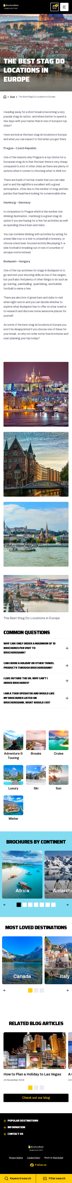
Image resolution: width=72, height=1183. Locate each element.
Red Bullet (58, 1158)
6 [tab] (47, 905)
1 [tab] (19, 905)
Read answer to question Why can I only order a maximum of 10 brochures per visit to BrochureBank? (36, 648)
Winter (13, 818)
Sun (58, 788)
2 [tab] (24, 905)
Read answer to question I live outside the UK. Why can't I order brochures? (36, 680)
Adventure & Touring (13, 756)
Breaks (36, 753)
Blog (12, 97)
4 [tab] (36, 905)
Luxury (13, 788)
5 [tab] (42, 905)
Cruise (58, 753)
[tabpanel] (35, 1061)
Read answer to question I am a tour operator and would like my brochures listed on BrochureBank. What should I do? (36, 698)
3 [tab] (30, 905)
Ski (36, 788)
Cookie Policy (33, 1158)
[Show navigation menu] (64, 7)
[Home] (4, 97)
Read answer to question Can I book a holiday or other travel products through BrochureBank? (36, 665)
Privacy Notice (16, 1158)
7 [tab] (53, 905)
